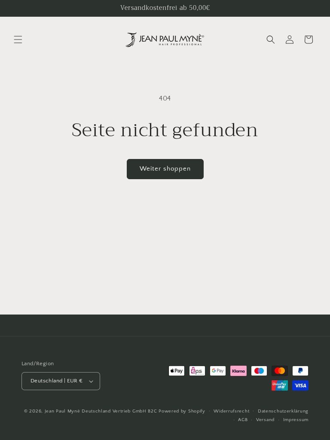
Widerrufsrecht (231, 411)
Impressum (296, 419)
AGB (243, 419)
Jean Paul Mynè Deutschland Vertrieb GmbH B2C (101, 411)
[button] (18, 39)
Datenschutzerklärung (283, 411)
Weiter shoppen (165, 168)
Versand (265, 419)
